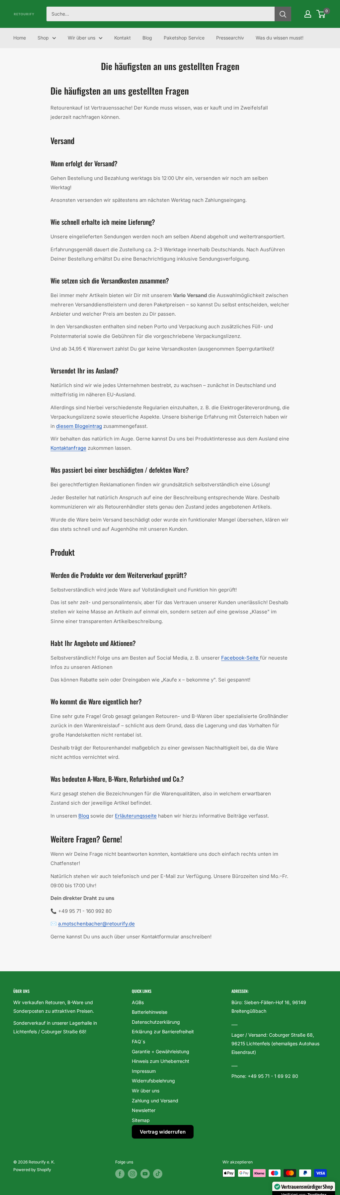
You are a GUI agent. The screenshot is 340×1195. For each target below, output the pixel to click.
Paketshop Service (184, 37)
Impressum (144, 1071)
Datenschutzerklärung (156, 1022)
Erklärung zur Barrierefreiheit (163, 1031)
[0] (321, 14)
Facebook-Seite (240, 658)
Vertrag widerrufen (163, 1132)
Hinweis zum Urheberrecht (160, 1061)
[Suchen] (283, 14)
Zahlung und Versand (155, 1100)
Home (19, 37)
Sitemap (141, 1120)
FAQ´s (138, 1041)
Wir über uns (81, 37)
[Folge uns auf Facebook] (120, 1173)
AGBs (138, 1002)
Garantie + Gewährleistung (160, 1051)
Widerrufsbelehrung (153, 1080)
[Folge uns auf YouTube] (145, 1173)
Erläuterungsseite (136, 816)
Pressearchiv (230, 37)
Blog (147, 37)
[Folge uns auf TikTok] (157, 1173)
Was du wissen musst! (279, 37)
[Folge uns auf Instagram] (132, 1173)
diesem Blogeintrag (79, 426)
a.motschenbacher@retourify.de (96, 923)
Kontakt (122, 37)
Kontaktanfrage (68, 448)
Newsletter (143, 1110)
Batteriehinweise (149, 1012)
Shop (43, 37)
